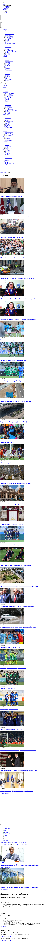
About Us (20, 842)
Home (4, 4)
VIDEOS (4, 161)
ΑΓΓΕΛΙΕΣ (5, 131)
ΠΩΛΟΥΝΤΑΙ (8, 133)
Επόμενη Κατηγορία (4, 889)
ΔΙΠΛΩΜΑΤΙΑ (8, 38)
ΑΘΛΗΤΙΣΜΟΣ (6, 39)
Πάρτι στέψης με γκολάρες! (7, 340)
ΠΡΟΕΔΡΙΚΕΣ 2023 (9, 36)
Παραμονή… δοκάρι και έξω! (7, 442)
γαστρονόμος (5, 8)
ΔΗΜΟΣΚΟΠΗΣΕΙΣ (9, 37)
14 (6, 793)
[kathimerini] (5, 832)
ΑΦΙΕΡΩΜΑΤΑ (6, 141)
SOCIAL (7, 69)
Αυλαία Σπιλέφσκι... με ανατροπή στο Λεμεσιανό (12, 381)
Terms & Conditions (7, 842)
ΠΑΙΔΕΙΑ (7, 30)
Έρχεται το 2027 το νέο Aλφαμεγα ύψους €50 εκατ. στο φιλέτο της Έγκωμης (19, 586)
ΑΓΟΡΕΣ (7, 49)
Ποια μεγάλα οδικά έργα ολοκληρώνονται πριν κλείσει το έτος (15, 401)
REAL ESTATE (8, 47)
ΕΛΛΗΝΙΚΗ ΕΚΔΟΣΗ (7, 6)
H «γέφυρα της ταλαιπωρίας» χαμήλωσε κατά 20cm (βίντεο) (15, 421)
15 (7, 793)
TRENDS (7, 52)
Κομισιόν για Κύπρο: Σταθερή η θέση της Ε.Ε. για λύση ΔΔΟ (19, 887)
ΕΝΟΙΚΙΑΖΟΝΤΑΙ (9, 132)
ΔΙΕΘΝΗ (7, 42)
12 (4, 793)
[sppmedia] (3, 824)
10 (2, 793)
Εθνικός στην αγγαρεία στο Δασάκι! (9, 709)
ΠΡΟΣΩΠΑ (7, 147)
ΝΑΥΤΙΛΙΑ (7, 54)
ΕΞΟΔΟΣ (7, 77)
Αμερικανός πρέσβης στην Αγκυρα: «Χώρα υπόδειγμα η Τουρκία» (16, 216)
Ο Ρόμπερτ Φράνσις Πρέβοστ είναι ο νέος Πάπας (12, 524)
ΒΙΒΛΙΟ (7, 64)
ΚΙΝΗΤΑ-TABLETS (9, 68)
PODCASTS (7, 159)
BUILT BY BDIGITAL (5, 844)
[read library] (5, 840)
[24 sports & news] (6, 828)
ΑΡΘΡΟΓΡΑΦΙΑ (8, 79)
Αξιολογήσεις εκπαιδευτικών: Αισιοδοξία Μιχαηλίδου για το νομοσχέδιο (18, 298)
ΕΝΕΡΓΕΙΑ (7, 53)
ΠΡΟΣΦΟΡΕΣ (5, 162)
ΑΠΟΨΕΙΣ (5, 78)
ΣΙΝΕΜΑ (7, 60)
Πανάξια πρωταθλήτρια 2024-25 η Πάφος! (10, 647)
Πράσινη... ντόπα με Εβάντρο (7, 688)
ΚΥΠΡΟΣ (5, 29)
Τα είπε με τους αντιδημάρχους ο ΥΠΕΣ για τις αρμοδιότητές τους (16, 791)
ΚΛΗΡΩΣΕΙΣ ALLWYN (10, 43)
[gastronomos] (6, 838)
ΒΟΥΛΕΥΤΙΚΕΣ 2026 (9, 34)
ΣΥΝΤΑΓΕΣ (7, 76)
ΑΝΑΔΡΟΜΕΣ (8, 146)
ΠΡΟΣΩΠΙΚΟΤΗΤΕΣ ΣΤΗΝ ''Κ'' (9, 163)
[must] (4, 830)
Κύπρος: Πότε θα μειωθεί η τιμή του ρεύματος (11, 237)
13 (5, 793)
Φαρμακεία (5, 9)
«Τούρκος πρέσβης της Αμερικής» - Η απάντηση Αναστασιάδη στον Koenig (18, 770)
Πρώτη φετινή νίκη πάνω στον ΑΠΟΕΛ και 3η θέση (13, 360)
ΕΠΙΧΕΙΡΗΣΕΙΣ (8, 48)
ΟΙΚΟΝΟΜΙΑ (8, 45)
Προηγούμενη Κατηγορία (5, 867)
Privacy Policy (14, 842)
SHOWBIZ (7, 74)
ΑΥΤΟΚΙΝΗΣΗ (8, 70)
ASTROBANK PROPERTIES (11, 51)
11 (3, 793)
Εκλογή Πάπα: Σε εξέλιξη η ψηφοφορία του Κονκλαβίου (14, 504)
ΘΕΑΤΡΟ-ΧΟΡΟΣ (9, 61)
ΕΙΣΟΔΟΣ (5, 12)
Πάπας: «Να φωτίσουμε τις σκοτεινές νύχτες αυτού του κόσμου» (16, 483)
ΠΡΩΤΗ (4, 87)
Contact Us (24, 842)
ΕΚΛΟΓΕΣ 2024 (8, 35)
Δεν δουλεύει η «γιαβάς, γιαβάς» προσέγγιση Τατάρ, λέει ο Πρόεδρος (17, 606)
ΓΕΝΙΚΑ (7, 145)
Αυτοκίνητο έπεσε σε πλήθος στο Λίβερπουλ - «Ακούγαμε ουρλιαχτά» (17, 278)
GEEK (4, 66)
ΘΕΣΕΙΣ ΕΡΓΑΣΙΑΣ (9, 135)
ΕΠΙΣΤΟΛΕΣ (5, 164)
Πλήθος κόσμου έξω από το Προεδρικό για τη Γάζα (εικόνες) (15, 257)
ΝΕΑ (6, 67)
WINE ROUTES (8, 158)
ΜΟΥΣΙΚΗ (7, 62)
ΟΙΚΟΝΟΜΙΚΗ (6, 44)
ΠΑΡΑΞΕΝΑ (8, 57)
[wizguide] (5, 835)
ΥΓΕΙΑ (6, 31)
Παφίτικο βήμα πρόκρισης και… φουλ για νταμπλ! (12, 729)
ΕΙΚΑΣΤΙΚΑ (7, 63)
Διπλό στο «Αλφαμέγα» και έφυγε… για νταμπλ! (12, 545)
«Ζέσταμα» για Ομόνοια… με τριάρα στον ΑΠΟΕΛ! (13, 668)
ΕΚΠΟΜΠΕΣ (5, 156)
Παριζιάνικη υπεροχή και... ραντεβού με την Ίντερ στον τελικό (15, 565)
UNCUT (7, 160)
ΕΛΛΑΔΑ (7, 41)
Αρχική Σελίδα (3, 172)
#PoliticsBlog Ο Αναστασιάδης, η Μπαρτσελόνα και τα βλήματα (19, 865)
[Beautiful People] (6, 833)
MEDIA (4, 155)
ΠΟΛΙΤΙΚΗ (5, 33)
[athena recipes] (6, 836)
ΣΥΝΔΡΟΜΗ (3, 926)
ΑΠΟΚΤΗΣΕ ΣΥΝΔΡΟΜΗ (5, 936)
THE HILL (7, 80)
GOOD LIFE (5, 71)
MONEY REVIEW (9, 50)
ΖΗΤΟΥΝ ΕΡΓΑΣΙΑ (9, 134)
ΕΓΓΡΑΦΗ (2, 910)
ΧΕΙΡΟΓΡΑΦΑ (8, 65)
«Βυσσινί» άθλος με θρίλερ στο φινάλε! (9, 463)
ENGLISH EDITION (7, 7)
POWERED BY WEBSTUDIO (21, 844)
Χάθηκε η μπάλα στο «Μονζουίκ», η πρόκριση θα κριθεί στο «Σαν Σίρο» (18, 750)
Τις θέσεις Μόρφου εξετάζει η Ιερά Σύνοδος (11, 196)
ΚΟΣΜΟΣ (5, 56)
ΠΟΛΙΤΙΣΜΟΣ (6, 58)
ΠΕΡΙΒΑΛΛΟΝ (6, 114)
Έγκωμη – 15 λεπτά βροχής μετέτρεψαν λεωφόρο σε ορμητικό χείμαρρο (18, 627)
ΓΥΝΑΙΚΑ (7, 73)
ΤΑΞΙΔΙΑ (7, 75)
